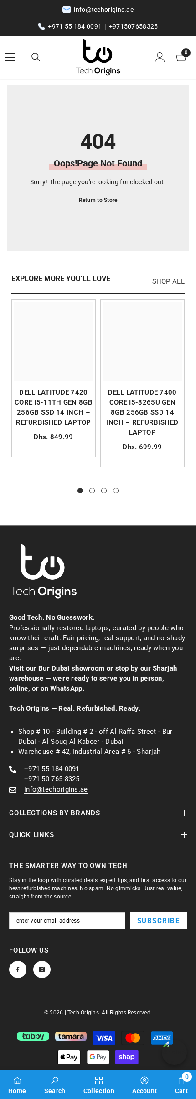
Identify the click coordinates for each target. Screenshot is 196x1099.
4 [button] (116, 490)
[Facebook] (17, 969)
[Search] (36, 57)
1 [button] (80, 490)
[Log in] (160, 57)
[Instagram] (42, 969)
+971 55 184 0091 (75, 26)
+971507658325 (133, 26)
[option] (53, 378)
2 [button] (92, 490)
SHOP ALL (168, 281)
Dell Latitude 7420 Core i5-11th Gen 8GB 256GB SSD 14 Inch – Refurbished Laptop (54, 407)
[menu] (10, 57)
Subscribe (158, 921)
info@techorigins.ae (56, 789)
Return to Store (98, 200)
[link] (55, 1084)
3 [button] (104, 490)
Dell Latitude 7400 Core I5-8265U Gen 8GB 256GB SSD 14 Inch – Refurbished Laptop (142, 412)
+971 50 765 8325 (52, 779)
